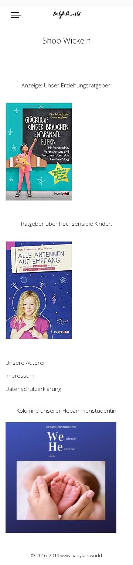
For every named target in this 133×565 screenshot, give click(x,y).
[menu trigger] (18, 14)
